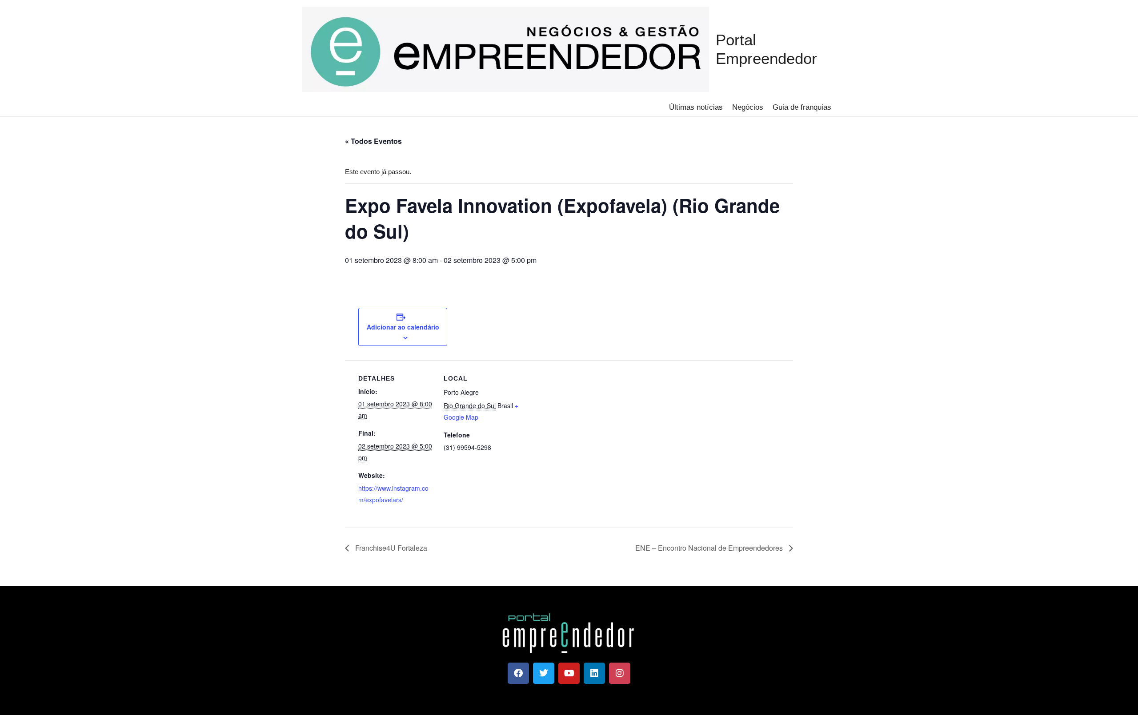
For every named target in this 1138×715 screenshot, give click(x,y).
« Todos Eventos (373, 141)
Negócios (747, 107)
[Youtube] (569, 673)
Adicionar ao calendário (403, 326)
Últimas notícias (696, 107)
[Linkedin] (594, 673)
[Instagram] (619, 673)
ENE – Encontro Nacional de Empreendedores (710, 548)
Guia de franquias (802, 107)
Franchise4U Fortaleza (390, 548)
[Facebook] (518, 673)
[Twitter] (543, 673)
